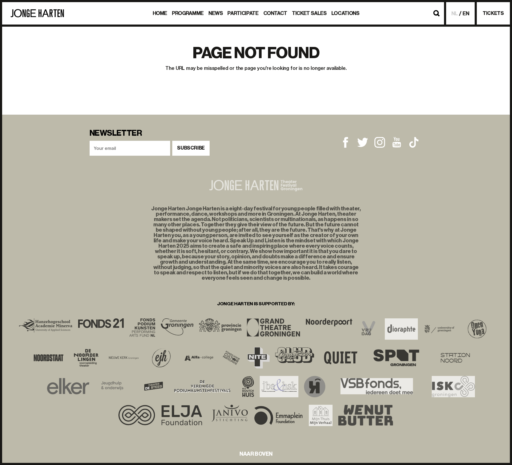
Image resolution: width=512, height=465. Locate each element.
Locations (345, 13)
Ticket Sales (309, 13)
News (216, 13)
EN (466, 13)
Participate (242, 13)
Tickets (493, 13)
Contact (275, 13)
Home (160, 13)
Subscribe (191, 148)
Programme (188, 13)
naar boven (256, 454)
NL (454, 13)
